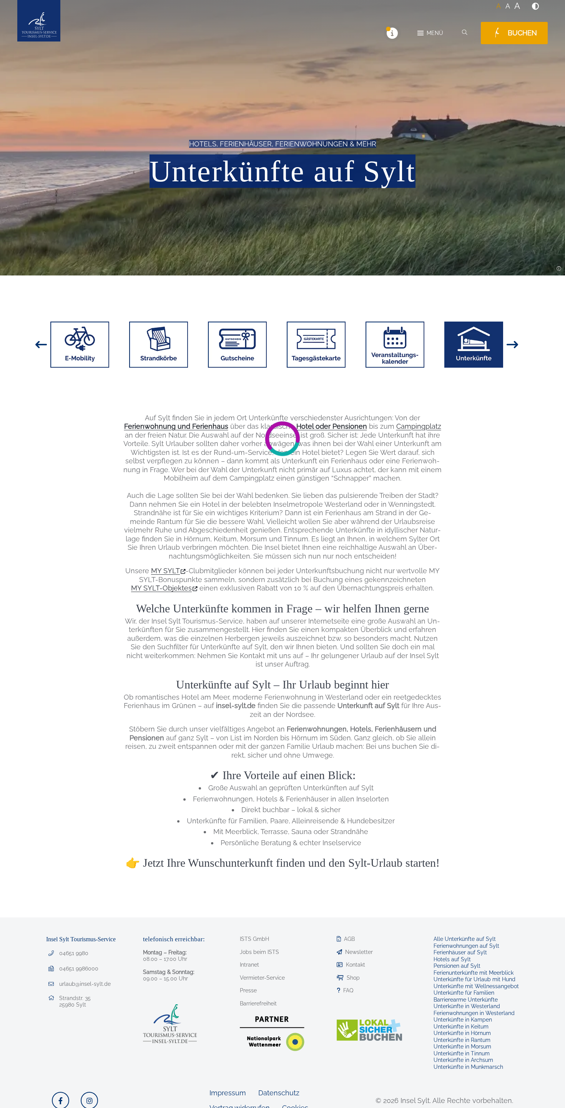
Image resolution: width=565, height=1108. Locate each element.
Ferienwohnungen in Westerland (474, 1013)
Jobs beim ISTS (259, 952)
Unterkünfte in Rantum (462, 1040)
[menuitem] (535, 6)
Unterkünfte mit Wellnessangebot (476, 986)
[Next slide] (512, 345)
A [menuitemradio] (498, 6)
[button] (535, 6)
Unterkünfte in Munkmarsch (468, 1067)
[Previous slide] (41, 345)
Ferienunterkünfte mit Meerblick (473, 973)
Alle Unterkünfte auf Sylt (465, 939)
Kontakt (355, 965)
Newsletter (359, 952)
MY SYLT (165, 571)
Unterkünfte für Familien (464, 993)
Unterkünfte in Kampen (463, 1020)
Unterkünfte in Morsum (462, 1046)
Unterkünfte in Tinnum (462, 1053)
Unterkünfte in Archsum (463, 1060)
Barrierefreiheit (258, 1003)
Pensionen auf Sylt (457, 966)
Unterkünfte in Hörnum (462, 1033)
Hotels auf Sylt (452, 959)
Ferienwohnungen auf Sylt (466, 946)
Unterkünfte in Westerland (467, 1006)
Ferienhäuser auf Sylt (460, 952)
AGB (349, 939)
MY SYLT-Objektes (161, 588)
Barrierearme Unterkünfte (466, 1000)
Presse (248, 990)
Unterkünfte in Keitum (461, 1026)
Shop (353, 978)
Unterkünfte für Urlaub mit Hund (474, 979)
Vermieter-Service (262, 978)
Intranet (249, 965)
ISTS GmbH (254, 939)
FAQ (348, 990)
